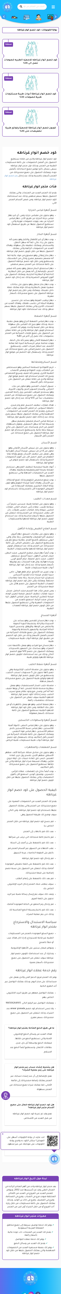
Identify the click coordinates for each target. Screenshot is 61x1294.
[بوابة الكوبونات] (7, 7)
